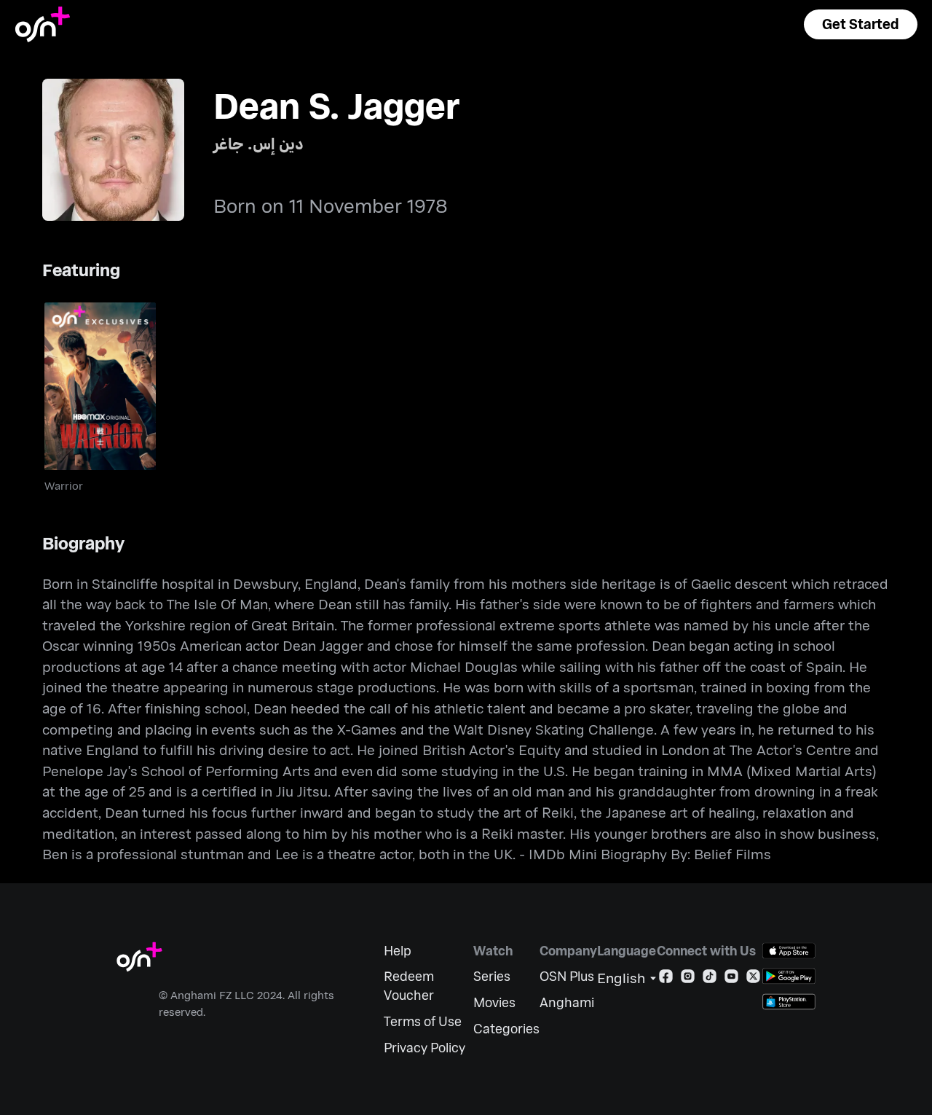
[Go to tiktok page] (709, 979)
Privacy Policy (424, 1047)
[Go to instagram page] (688, 979)
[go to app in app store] (789, 951)
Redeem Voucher (409, 985)
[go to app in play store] (789, 976)
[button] (860, 24)
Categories (506, 1029)
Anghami (567, 1002)
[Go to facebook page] (666, 979)
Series (491, 976)
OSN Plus (567, 976)
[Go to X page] (753, 979)
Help (397, 951)
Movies (494, 1002)
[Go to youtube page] (731, 979)
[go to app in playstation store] (789, 1002)
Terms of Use (423, 1021)
